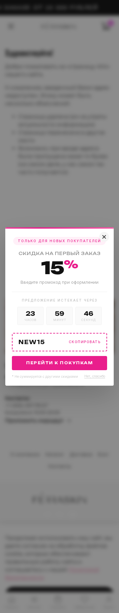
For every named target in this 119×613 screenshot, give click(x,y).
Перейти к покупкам (59, 363)
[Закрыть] (104, 237)
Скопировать (85, 342)
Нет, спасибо (94, 376)
